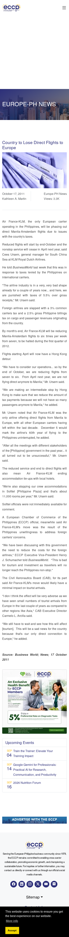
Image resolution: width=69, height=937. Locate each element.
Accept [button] (12, 930)
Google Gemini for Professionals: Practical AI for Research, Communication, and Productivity (34, 770)
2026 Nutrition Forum (27, 782)
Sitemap (33, 897)
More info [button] (12, 921)
